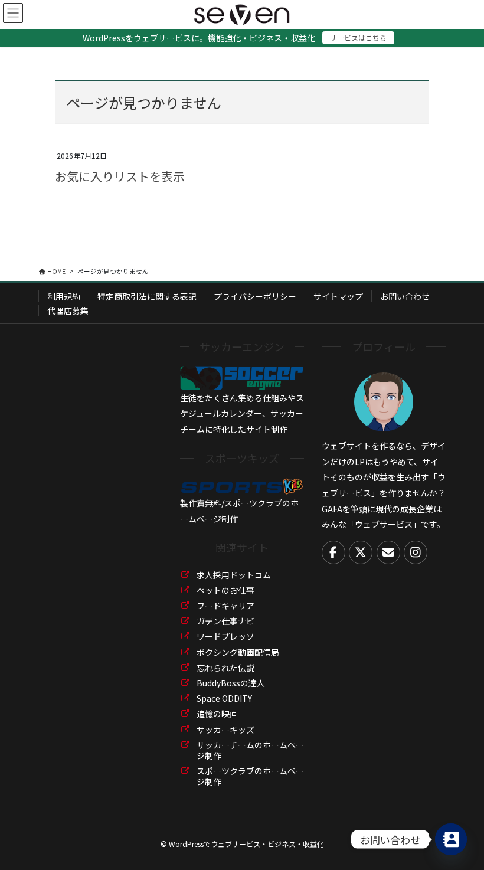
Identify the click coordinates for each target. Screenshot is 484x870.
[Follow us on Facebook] (333, 552)
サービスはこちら (358, 37)
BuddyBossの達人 (231, 683)
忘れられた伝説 (225, 667)
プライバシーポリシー (255, 296)
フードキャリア (225, 605)
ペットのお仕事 (225, 590)
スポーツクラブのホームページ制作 (250, 776)
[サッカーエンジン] (242, 376)
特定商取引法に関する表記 (147, 296)
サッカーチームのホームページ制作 (250, 750)
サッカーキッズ (225, 729)
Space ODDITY (224, 698)
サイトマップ (338, 296)
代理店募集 (68, 310)
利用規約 (63, 296)
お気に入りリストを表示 (120, 176)
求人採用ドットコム (234, 575)
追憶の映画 (217, 713)
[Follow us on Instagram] (415, 552)
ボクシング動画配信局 (238, 652)
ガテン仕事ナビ (225, 621)
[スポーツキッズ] (242, 485)
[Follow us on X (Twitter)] (360, 552)
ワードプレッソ (225, 636)
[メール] (388, 552)
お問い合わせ (405, 296)
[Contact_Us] (451, 839)
